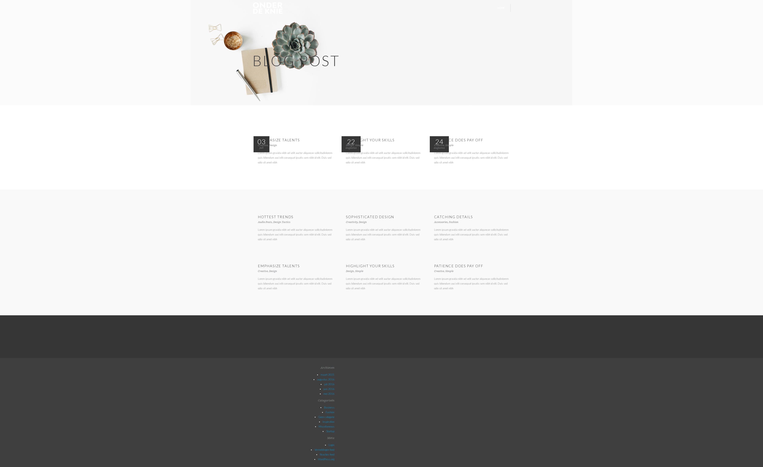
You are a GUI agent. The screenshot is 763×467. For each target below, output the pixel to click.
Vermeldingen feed (324, 449)
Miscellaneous (326, 426)
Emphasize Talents (279, 140)
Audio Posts (265, 222)
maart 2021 (327, 374)
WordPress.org (326, 459)
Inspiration (328, 421)
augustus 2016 (325, 379)
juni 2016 (328, 389)
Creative (263, 145)
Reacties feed (327, 454)
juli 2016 (329, 384)
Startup (330, 431)
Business (329, 407)
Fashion (453, 222)
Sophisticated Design (370, 217)
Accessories (441, 222)
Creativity (352, 222)
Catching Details (453, 217)
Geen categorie (326, 417)
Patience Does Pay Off (458, 140)
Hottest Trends (275, 217)
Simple (359, 145)
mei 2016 (328, 393)
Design (273, 145)
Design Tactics (281, 222)
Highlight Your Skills (370, 140)
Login (331, 445)
